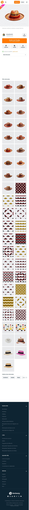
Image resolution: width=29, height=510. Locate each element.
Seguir (24, 35)
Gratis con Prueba (14, 40)
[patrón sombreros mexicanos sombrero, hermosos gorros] (8, 301)
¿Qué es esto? (15, 51)
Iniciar (22, 2)
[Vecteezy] (2, 2)
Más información (6, 54)
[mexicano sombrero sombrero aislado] (8, 86)
